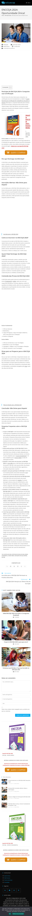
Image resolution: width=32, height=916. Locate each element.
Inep (26, 366)
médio (14, 281)
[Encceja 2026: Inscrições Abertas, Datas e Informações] (4, 789)
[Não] (30, 911)
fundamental (8, 281)
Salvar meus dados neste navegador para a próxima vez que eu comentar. (16, 710)
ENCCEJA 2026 (8, 15)
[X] (5, 890)
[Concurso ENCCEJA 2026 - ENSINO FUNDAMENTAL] (16, 827)
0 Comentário (16, 783)
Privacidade (6, 882)
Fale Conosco (7, 878)
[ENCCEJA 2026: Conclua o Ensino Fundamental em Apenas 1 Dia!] (4, 805)
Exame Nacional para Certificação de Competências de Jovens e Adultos (16, 100)
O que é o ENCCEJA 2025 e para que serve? (16, 642)
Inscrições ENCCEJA (19, 555)
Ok (10, 913)
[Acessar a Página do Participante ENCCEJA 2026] (4, 797)
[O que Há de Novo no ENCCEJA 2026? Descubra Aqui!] (4, 782)
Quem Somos (7, 875)
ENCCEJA (22, 554)
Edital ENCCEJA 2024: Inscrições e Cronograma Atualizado (16, 614)
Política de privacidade (18, 913)
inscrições (10, 463)
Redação (6, 44)
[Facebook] (10, 890)
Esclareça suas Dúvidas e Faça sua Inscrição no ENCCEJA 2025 (16, 668)
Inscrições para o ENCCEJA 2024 (10, 234)
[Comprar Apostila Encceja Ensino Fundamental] (16, 152)
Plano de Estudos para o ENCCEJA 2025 (12, 405)
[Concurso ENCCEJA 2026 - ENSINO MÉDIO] (16, 737)
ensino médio (18, 457)
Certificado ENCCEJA (16, 554)
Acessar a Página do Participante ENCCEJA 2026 (19, 796)
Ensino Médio (11, 555)
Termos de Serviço (8, 880)
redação (20, 480)
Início (3, 15)
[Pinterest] (19, 890)
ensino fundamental (21, 456)
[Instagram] (14, 890)
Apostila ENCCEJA (7, 554)
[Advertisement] (16, 68)
